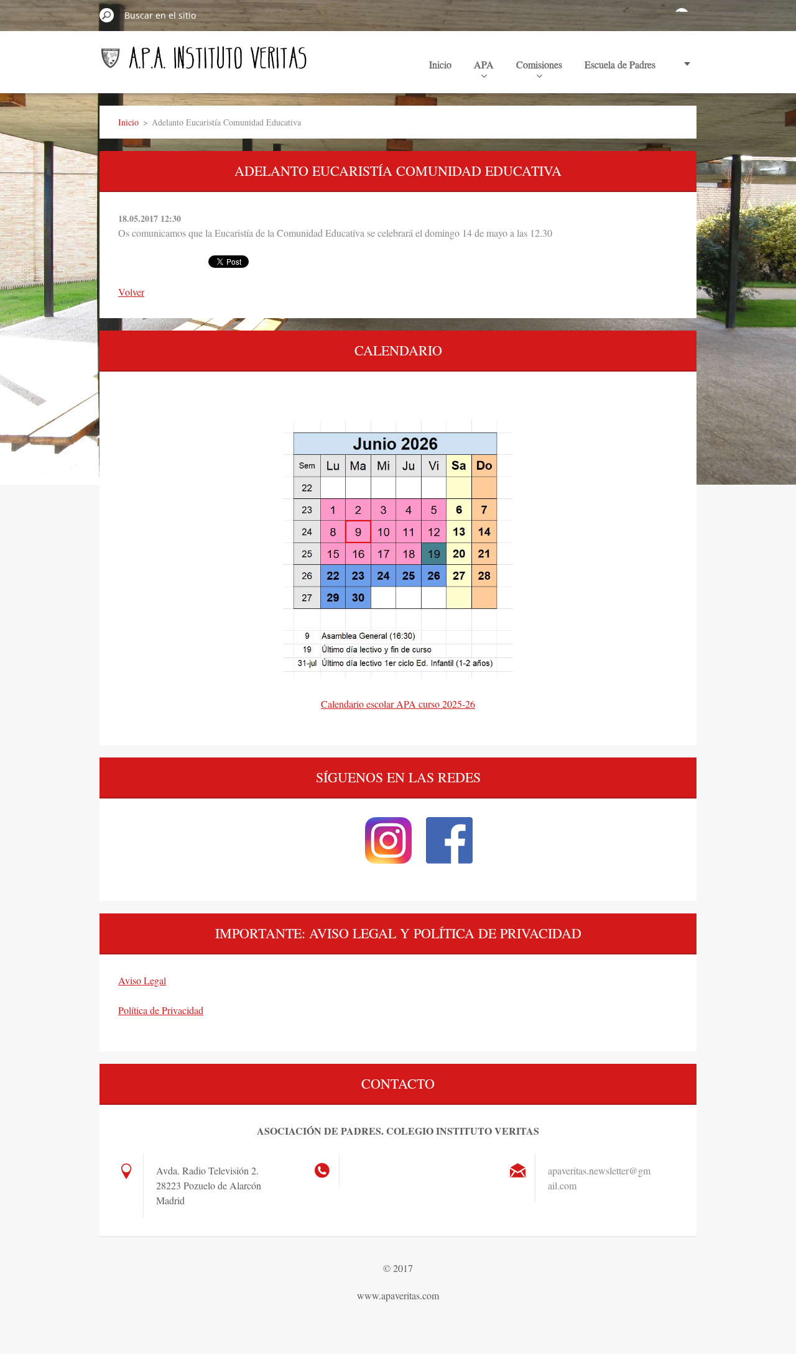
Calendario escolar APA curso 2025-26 (398, 703)
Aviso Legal (142, 980)
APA (484, 64)
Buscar (107, 15)
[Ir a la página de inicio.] (204, 63)
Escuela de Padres (620, 64)
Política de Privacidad (160, 1010)
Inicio (440, 64)
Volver (131, 291)
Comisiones (539, 64)
